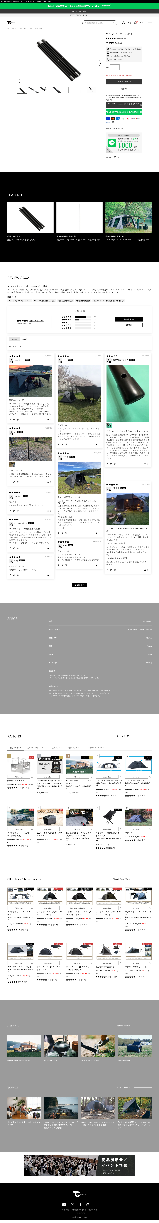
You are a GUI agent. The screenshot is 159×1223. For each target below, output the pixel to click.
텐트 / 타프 (23, 28)
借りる (85, 15)
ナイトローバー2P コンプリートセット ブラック (78, 968)
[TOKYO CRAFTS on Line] (96, 1204)
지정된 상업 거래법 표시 (79, 1210)
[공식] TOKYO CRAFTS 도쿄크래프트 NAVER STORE (79, 6)
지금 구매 (124, 89)
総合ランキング (16, 748)
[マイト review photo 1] (79, 478)
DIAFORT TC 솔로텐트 (105, 966)
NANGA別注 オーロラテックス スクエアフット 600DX (78, 834)
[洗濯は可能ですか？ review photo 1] (127, 393)
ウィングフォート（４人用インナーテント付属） (19, 834)
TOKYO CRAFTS (11, 28)
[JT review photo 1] (30, 449)
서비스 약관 (65, 1210)
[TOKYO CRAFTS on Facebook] (80, 1204)
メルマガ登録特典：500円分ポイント (120, 56)
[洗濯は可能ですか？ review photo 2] (109, 425)
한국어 (79, 1217)
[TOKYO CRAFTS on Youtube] (64, 1204)
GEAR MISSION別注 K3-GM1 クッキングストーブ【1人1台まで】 (50, 782)
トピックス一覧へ (123, 1087)
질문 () (25, 339)
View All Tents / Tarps (121, 879)
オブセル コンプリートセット (137, 966)
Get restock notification (77, 908)
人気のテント (57, 748)
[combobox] (99, 22)
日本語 (74, 1217)
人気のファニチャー (75, 748)
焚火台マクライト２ (15, 780)
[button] (111, 38)
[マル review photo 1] (79, 393)
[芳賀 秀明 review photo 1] (127, 509)
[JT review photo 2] (12, 464)
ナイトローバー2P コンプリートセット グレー (49, 968)
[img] (14, 356)
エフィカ (129, 832)
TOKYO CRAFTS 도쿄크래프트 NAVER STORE (122, 112)
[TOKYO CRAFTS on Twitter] (72, 1204)
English (85, 1217)
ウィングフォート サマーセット (109, 780)
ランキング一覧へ (123, 736)
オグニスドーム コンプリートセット (138, 913)
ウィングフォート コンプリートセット (20, 913)
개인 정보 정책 (92, 1210)
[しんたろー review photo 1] (30, 381)
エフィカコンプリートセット (19, 966)
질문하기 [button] (128, 325)
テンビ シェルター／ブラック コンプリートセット (78, 913)
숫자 (107, 67)
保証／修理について (116, 59)
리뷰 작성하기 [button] (129, 319)
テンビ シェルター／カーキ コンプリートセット (108, 913)
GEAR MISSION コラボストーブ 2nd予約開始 (79, 11)
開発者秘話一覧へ (123, 1025)
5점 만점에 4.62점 (36, 320)
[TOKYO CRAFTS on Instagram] (87, 1204)
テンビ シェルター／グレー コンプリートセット (49, 913)
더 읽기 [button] (63, 527)
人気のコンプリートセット (37, 748)
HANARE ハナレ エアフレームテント (78, 782)
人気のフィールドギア (96, 748)
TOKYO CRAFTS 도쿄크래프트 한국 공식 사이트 (122, 104)
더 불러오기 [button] (79, 585)
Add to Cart (18, 777)
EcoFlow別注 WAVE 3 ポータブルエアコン (49, 834)
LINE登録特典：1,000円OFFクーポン (121, 53)
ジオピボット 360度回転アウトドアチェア (108, 834)
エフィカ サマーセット (134, 780)
